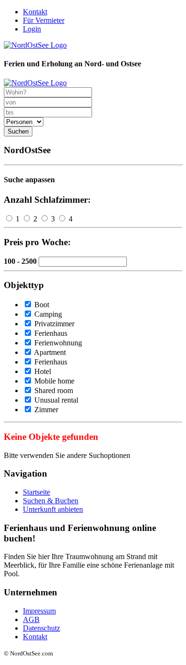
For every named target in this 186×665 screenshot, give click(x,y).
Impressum (39, 611)
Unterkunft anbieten (53, 509)
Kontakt (35, 12)
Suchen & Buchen (50, 501)
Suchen (18, 131)
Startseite (36, 492)
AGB (31, 619)
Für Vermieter (43, 20)
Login (32, 29)
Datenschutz (41, 628)
